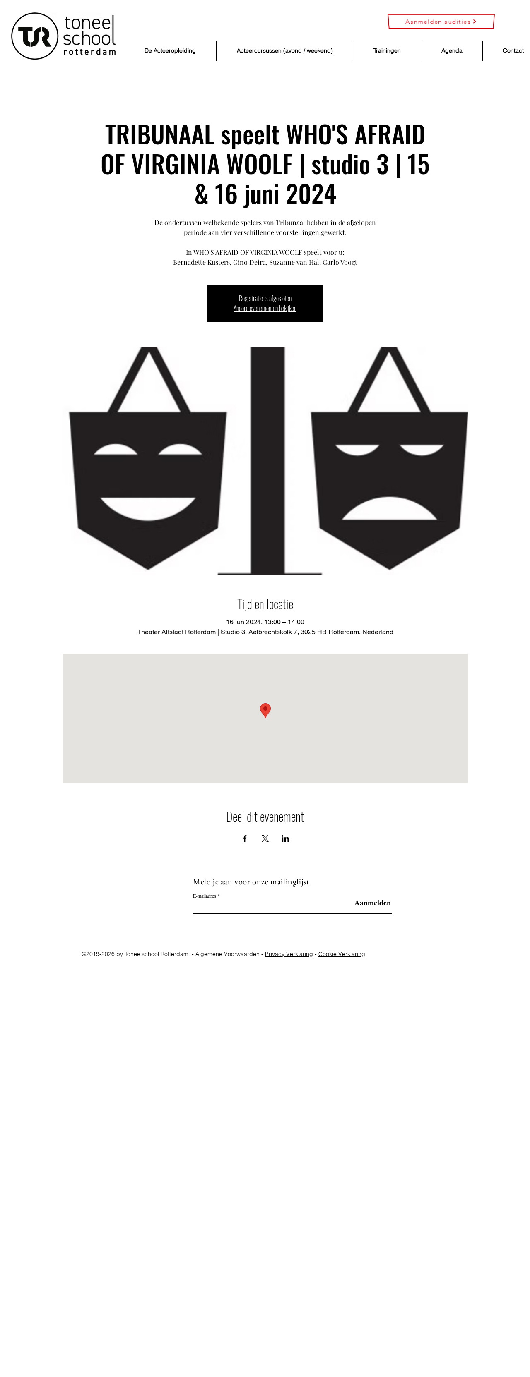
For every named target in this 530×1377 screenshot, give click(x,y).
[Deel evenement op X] (265, 838)
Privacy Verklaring (289, 954)
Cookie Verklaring (341, 954)
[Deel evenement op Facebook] (245, 838)
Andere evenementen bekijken (265, 308)
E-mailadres (204, 895)
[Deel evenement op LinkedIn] (285, 838)
